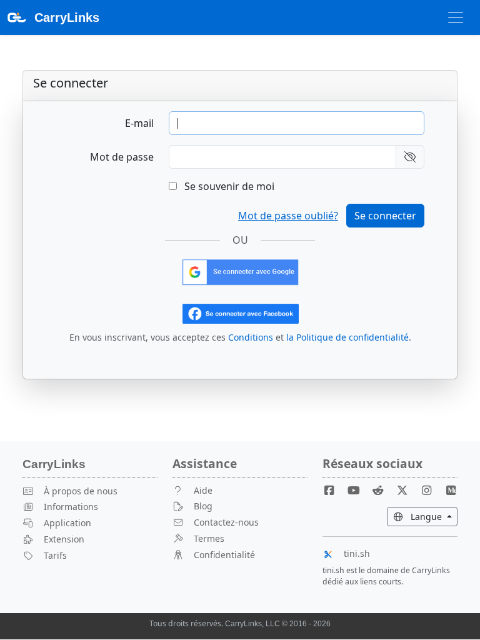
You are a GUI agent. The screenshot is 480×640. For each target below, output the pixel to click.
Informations (71, 506)
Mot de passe (122, 157)
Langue (433, 516)
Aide (203, 490)
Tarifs (55, 555)
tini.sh (357, 553)
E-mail (139, 123)
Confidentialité (224, 555)
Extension (64, 539)
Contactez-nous (226, 522)
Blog (203, 506)
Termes (209, 538)
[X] (407, 490)
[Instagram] (431, 490)
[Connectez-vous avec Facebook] (240, 312)
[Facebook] (334, 490)
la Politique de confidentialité (347, 337)
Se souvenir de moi (228, 186)
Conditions (250, 337)
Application (67, 523)
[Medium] (451, 490)
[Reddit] (383, 490)
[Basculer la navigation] (455, 17)
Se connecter (385, 215)
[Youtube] (359, 490)
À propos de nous (81, 491)
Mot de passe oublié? (288, 215)
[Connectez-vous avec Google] (240, 271)
